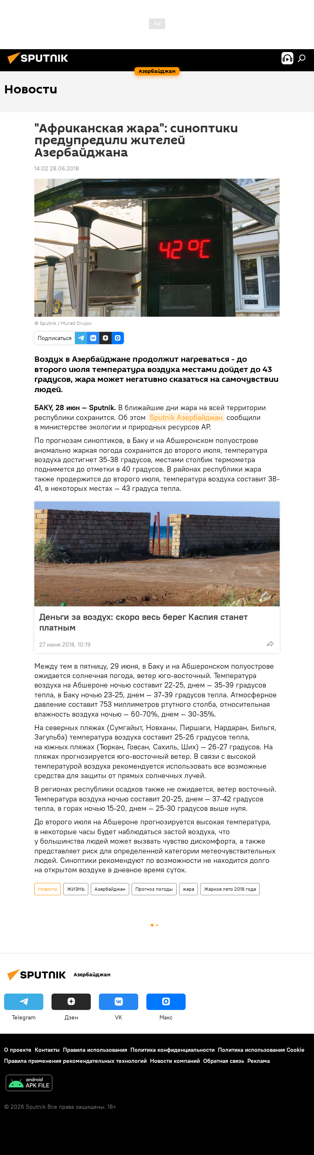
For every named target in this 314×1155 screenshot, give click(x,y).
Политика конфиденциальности (172, 1049)
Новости (47, 889)
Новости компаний (175, 1060)
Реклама (258, 1060)
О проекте (17, 1049)
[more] (270, 643)
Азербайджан (110, 889)
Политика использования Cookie (261, 1049)
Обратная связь (223, 1060)
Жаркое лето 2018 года (230, 889)
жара (188, 889)
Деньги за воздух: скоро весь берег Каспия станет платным (143, 622)
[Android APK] (29, 1084)
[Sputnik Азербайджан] (40, 65)
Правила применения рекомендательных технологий (75, 1060)
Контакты (47, 1049)
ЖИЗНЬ (76, 889)
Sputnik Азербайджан (186, 417)
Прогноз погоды (154, 889)
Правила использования (95, 1049)
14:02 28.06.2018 (56, 168)
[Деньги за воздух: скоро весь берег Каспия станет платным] (157, 553)
